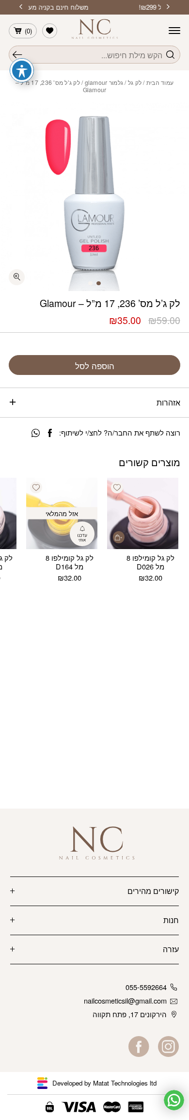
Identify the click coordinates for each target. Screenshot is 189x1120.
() (28, 30)
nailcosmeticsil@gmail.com (125, 1000)
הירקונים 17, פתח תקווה (130, 1014)
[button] (117, 487)
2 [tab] (90, 283)
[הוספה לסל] (119, 537)
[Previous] (168, 7)
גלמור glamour (104, 82)
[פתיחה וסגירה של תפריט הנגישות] (21, 70)
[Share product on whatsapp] (36, 433)
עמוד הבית (159, 82)
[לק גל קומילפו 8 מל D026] (142, 513)
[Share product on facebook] (50, 433)
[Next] (20, 7)
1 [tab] (98, 283)
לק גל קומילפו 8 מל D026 (150, 561)
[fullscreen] (17, 277)
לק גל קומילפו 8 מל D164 (70, 561)
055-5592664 (146, 987)
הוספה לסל (94, 365)
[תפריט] (174, 30)
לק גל (135, 82)
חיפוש (17, 54)
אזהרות (168, 402)
